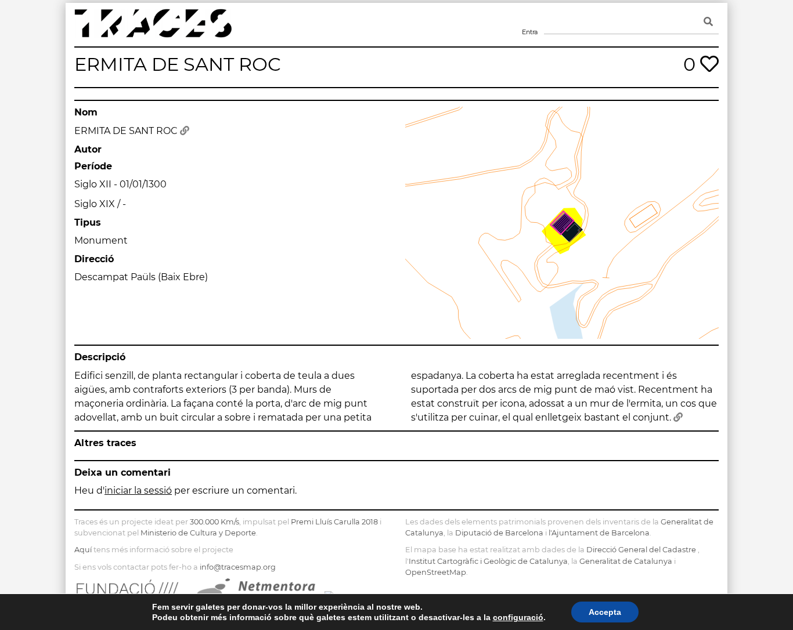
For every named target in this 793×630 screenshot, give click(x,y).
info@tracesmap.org (238, 567)
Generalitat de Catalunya (625, 561)
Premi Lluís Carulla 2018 (334, 521)
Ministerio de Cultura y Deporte (198, 532)
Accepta (605, 612)
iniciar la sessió (138, 490)
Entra (529, 17)
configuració (518, 617)
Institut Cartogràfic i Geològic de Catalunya (488, 561)
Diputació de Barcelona (499, 532)
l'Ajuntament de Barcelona (599, 532)
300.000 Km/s (214, 521)
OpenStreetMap (435, 572)
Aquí (83, 549)
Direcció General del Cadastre (641, 549)
